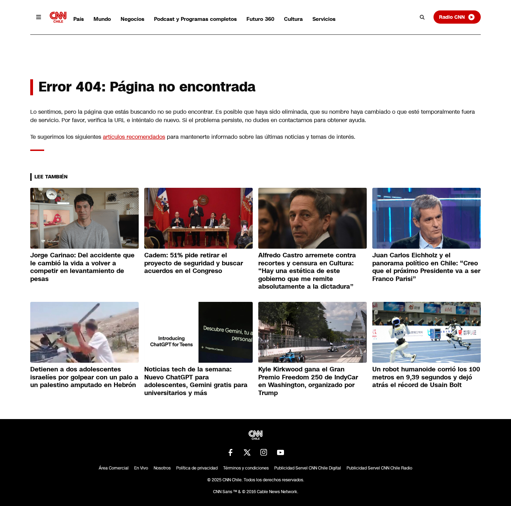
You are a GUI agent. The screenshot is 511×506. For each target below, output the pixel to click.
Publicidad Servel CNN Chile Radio (379, 468)
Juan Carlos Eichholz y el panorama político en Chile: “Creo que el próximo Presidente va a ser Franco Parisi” (426, 267)
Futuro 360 (260, 19)
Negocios (132, 19)
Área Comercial (114, 468)
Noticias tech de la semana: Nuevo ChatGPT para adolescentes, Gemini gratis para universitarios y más (196, 381)
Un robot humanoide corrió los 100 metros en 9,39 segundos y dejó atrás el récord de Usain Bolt (426, 377)
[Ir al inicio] (58, 17)
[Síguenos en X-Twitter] (247, 452)
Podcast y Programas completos (195, 19)
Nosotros (162, 468)
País (78, 19)
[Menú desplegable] (38, 17)
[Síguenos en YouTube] (280, 452)
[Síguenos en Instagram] (263, 452)
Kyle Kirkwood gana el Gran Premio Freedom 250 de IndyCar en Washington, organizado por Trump (308, 381)
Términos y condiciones (246, 468)
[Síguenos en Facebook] (230, 452)
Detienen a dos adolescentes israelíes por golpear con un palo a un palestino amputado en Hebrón (84, 377)
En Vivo (141, 468)
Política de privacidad (197, 468)
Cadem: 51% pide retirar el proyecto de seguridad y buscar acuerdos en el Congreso (193, 263)
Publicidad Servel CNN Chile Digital (307, 468)
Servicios (324, 19)
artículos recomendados (134, 137)
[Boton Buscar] (422, 17)
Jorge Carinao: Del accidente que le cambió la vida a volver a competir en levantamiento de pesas (82, 267)
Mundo (102, 19)
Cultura (293, 19)
